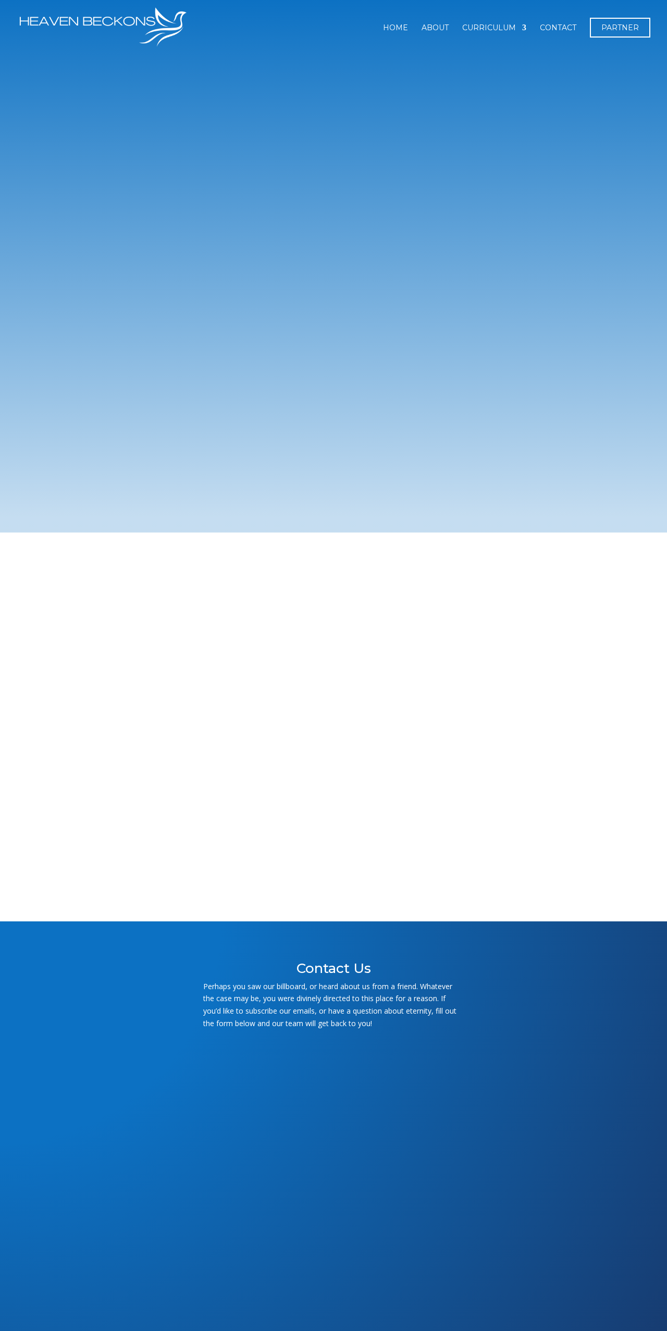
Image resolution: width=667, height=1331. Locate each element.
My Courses (116, 557)
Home (395, 28)
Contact (558, 28)
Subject (333, 1132)
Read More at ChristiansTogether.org (375, 840)
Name (333, 1058)
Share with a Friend (192, 869)
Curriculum (489, 28)
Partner (620, 27)
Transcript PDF (187, 840)
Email (333, 1095)
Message (333, 1217)
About (435, 28)
